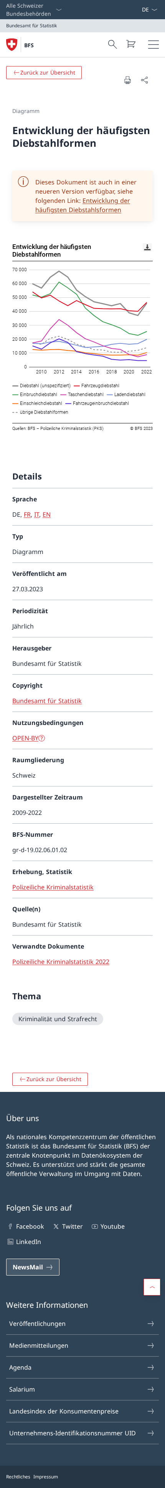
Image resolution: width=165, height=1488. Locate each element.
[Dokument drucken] (127, 79)
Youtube (113, 1226)
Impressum (45, 1476)
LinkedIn (28, 1242)
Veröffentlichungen (37, 1323)
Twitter (72, 1226)
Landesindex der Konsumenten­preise (64, 1411)
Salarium (22, 1389)
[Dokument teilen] (144, 79)
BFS (29, 45)
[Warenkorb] (130, 44)
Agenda (20, 1367)
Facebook (30, 1226)
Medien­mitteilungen (38, 1345)
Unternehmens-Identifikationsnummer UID (72, 1433)
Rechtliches (18, 1476)
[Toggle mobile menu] (153, 44)
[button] (152, 1287)
